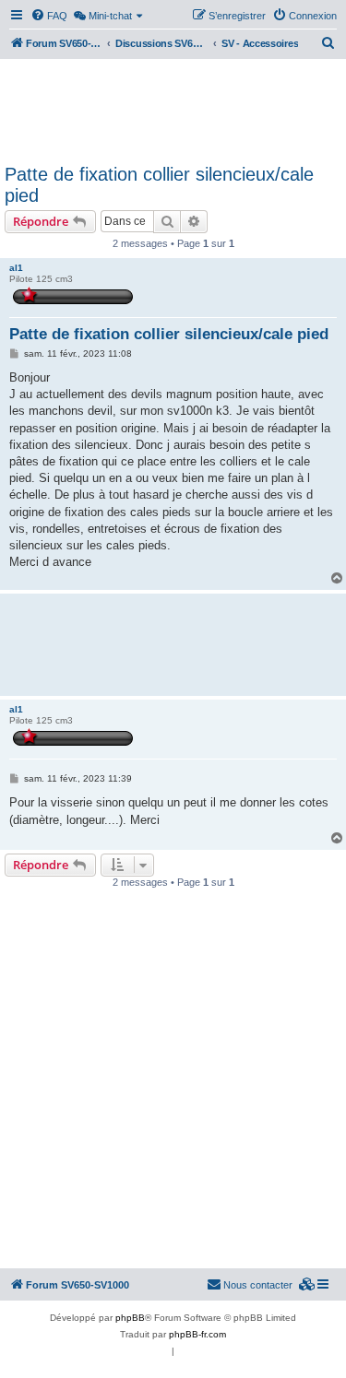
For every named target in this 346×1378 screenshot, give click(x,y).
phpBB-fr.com (197, 1334)
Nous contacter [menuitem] (257, 1284)
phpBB (130, 1318)
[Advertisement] (173, 109)
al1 (16, 268)
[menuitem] (48, 16)
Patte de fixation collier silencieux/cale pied (159, 185)
